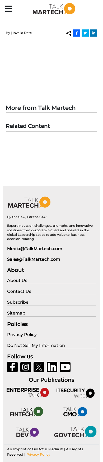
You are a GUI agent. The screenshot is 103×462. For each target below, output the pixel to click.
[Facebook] (76, 33)
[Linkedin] (93, 33)
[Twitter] (85, 33)
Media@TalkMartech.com (34, 248)
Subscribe (18, 302)
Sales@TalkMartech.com (33, 259)
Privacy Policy (38, 454)
